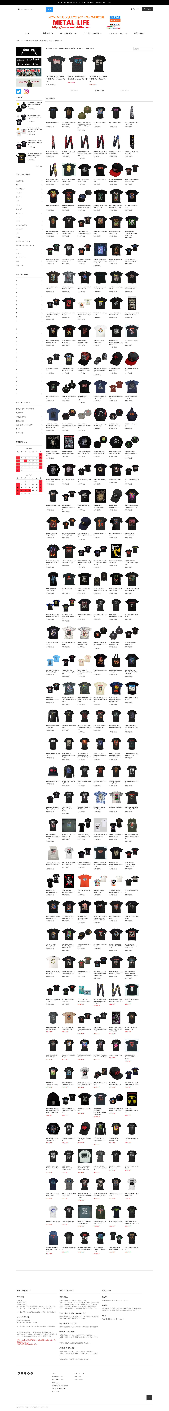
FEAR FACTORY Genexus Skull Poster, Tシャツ (53, 836)
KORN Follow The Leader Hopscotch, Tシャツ (68, 672)
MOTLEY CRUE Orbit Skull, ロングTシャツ (115, 452)
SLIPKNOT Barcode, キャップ (84, 945)
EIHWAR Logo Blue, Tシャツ (52, 123)
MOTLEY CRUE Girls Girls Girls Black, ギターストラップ (84, 153)
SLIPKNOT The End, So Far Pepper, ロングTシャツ (100, 644)
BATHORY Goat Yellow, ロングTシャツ (52, 726)
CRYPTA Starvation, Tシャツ (131, 1248)
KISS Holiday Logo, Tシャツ (100, 180)
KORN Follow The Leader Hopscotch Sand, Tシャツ (85, 672)
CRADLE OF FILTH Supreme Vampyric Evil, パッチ (53, 453)
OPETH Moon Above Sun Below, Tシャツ (69, 123)
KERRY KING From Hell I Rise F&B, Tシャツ (132, 180)
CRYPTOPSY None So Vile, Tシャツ (84, 808)
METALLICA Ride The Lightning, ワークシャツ (52, 808)
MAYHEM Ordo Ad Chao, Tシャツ (53, 506)
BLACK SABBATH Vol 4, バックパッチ (116, 561)
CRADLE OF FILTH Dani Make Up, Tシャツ (100, 835)
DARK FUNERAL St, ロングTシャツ (68, 782)
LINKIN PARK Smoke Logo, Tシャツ (115, 1167)
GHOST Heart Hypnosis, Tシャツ (53, 288)
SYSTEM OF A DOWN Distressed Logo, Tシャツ (52, 1167)
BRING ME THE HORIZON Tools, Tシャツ (53, 891)
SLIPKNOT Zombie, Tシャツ (84, 972)
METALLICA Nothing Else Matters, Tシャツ (84, 835)
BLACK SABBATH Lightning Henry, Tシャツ (132, 260)
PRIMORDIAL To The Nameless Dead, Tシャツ (132, 1222)
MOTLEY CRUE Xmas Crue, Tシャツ (68, 1000)
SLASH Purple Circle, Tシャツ (52, 643)
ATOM (57, 1391)
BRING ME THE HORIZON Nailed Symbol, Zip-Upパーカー (35, 104)
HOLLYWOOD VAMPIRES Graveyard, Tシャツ (100, 1029)
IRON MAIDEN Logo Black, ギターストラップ (53, 152)
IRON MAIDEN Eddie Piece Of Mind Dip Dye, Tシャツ (69, 699)
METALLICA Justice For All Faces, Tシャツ (53, 1028)
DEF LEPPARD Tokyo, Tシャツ (52, 397)
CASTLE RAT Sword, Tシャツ (100, 123)
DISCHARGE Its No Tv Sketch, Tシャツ (68, 260)
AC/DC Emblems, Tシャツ (84, 480)
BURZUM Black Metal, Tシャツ (68, 1139)
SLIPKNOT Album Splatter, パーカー (114, 643)
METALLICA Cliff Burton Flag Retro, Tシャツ (84, 1222)
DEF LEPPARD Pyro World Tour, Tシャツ (67, 917)
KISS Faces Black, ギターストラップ (131, 152)
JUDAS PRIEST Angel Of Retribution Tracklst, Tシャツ (35, 142)
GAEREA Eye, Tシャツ (68, 1221)
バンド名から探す (67, 33)
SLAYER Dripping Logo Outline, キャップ (115, 180)
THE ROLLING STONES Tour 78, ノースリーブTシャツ (132, 836)
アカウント (136, 9)
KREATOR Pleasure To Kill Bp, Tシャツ (84, 260)
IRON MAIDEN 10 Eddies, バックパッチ (68, 452)
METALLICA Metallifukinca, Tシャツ (115, 615)
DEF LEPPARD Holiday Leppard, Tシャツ (52, 341)
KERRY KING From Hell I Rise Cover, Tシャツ (69, 561)
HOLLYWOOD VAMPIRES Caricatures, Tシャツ (84, 1029)
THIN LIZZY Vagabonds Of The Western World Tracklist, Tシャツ (100, 973)
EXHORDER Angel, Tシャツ (131, 1139)
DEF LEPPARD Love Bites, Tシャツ (99, 808)
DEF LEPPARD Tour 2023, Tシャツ (114, 917)
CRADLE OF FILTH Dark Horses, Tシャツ (116, 835)
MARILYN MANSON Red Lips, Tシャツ (131, 1000)
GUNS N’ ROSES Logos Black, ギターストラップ (116, 1000)
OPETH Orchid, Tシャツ (115, 1055)
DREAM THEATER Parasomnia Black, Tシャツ (115, 727)
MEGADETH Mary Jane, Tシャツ (68, 1056)
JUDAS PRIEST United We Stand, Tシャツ (68, 534)
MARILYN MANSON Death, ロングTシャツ (99, 452)
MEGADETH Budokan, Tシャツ (100, 232)
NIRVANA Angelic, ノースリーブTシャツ (100, 1222)
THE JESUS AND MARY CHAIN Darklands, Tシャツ (77, 78)
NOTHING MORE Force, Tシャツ (131, 615)
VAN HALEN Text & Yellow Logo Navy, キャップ (85, 535)
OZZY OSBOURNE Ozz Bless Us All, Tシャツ (115, 206)
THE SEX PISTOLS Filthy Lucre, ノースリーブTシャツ (53, 864)
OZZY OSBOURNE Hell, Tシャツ (68, 313)
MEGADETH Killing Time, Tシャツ (100, 945)
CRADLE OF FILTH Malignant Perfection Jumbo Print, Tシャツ (115, 755)
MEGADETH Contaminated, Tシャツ (52, 698)
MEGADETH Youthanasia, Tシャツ (52, 1083)
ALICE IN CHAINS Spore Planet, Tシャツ (100, 206)
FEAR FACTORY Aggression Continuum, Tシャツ (68, 808)
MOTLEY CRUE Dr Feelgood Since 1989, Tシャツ (131, 562)
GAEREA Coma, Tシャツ (53, 1221)
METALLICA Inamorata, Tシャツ (52, 206)
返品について (56, 1382)
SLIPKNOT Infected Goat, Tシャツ (130, 643)
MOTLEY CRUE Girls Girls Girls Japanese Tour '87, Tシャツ (68, 945)
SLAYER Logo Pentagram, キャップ (115, 1083)
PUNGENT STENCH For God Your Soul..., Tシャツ (84, 1248)
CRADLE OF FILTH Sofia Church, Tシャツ (131, 754)
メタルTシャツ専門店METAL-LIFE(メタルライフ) (37, 1407)
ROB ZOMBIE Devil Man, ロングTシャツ (53, 480)
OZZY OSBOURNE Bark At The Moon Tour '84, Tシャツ (53, 314)
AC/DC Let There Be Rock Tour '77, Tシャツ (68, 1028)
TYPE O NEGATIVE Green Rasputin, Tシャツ (116, 1248)
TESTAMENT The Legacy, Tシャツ (114, 1139)
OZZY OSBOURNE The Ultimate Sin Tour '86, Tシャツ (84, 314)
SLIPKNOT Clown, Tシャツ (131, 891)
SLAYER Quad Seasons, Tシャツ (69, 643)
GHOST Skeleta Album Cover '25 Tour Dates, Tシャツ (35, 117)
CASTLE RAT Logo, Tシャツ (115, 123)
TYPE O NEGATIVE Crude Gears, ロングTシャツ (100, 1140)
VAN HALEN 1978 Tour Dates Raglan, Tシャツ (52, 615)
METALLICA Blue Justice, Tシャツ (51, 589)
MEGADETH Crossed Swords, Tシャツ (68, 232)
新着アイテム (48, 33)
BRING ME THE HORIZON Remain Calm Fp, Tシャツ (116, 342)
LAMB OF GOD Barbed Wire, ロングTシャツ (84, 452)
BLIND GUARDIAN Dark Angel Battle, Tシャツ (100, 1194)
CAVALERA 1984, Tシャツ (100, 782)
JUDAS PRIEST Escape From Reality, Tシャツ (131, 506)
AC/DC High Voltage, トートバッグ (115, 671)
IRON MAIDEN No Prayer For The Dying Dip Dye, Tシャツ (115, 699)
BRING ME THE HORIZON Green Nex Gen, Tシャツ (131, 233)
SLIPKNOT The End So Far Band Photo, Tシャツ (84, 863)
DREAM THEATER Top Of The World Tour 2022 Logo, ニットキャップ (52, 1110)
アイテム (148, 9)
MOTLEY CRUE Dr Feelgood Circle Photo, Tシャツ (69, 616)
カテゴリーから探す (91, 33)
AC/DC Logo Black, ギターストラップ (131, 123)
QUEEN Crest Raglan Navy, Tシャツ (131, 397)
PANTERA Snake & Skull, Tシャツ (114, 232)
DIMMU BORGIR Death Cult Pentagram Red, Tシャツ (85, 727)
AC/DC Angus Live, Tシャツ (68, 480)
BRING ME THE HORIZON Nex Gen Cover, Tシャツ (83, 918)
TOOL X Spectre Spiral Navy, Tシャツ (52, 1194)
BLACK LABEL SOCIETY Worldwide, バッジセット (132, 313)
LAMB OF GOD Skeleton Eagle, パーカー (69, 397)
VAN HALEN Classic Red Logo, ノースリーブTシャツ (53, 1249)
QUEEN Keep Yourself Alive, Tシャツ (68, 835)
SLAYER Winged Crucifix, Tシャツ (82, 643)
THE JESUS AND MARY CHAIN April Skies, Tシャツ (98, 79)
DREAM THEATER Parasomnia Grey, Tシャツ (100, 1167)
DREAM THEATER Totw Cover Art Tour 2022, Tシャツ (69, 1110)
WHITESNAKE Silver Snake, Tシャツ (115, 313)
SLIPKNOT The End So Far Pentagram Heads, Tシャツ (100, 864)
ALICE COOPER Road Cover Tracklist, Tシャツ (53, 260)
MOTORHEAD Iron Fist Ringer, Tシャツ (84, 288)
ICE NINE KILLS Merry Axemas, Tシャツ (68, 206)
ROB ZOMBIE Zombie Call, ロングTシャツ (52, 1139)
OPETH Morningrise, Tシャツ (69, 1248)
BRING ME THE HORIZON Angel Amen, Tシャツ (116, 864)
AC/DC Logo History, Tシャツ (132, 480)
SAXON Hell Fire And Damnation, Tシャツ (99, 726)
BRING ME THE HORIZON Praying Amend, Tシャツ (130, 864)
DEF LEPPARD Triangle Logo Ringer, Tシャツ (100, 397)
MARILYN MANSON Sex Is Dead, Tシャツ (68, 180)
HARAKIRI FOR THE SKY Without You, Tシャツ (131, 727)
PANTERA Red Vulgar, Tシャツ (131, 341)
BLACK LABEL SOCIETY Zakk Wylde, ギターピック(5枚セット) (116, 1029)
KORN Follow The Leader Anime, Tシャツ (84, 232)
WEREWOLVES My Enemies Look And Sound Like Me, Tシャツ (84, 755)
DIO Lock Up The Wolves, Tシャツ (129, 534)
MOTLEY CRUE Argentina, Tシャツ (83, 341)
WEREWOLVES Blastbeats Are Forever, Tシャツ (68, 755)
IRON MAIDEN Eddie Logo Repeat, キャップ (84, 369)
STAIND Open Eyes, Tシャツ (84, 1109)
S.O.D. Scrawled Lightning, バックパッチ (68, 891)
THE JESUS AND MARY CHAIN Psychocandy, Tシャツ (55, 79)
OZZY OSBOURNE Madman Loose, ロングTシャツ (131, 453)
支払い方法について (58, 1376)
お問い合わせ (139, 33)
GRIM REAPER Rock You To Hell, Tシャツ (68, 369)
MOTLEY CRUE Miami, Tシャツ (131, 206)
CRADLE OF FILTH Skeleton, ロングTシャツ (100, 589)
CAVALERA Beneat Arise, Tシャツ (114, 782)
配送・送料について (58, 1379)
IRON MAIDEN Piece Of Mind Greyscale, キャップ (100, 370)
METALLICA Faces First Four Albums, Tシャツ (84, 1083)
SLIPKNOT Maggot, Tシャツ (52, 369)
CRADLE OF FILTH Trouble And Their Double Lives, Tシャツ (131, 973)
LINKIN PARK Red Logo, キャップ (84, 1139)
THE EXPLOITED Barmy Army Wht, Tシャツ (68, 863)
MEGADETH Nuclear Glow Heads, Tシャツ (52, 232)
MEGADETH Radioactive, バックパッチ (131, 1110)
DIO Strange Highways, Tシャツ (116, 534)
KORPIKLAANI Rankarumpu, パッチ (99, 506)
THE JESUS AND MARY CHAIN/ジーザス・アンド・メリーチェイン (44, 40)
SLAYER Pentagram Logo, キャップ (114, 369)
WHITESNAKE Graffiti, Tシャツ (100, 313)
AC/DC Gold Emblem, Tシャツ (100, 480)
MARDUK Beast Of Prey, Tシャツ (132, 1167)
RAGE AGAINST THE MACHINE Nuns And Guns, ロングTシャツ (83, 1167)
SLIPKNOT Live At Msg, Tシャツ (115, 288)
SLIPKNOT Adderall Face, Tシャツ (99, 891)
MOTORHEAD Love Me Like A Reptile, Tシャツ (131, 808)
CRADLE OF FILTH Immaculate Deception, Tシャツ (100, 755)
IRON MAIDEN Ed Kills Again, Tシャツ (68, 288)
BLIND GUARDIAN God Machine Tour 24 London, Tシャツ (85, 1195)
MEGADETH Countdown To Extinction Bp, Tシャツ (100, 1056)
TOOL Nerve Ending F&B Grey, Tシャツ (69, 1194)
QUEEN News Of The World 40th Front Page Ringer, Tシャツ (52, 425)
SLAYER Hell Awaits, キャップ (131, 369)
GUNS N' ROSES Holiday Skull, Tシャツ (69, 341)
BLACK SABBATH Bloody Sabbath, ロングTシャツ (69, 425)
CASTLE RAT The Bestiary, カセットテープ (84, 1000)
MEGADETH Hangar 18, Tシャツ (84, 1056)
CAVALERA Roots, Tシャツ (132, 782)
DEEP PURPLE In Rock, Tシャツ (131, 698)
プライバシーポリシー (58, 1388)
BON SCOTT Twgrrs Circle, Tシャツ (83, 180)
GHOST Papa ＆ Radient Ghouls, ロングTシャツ (116, 1109)
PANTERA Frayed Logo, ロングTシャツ (100, 424)
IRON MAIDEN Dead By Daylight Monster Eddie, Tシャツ (100, 562)
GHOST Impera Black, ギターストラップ (116, 152)
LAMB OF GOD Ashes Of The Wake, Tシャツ (132, 589)
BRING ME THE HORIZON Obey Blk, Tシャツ (84, 398)
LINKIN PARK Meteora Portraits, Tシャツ (100, 288)
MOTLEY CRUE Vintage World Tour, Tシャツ (115, 972)
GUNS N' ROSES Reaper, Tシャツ (51, 945)
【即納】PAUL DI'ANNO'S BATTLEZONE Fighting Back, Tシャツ (100, 1111)
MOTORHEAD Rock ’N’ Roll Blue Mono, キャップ (84, 206)
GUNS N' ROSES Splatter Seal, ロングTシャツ (84, 425)
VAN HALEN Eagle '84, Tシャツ (84, 891)
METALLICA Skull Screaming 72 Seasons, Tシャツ (131, 1056)
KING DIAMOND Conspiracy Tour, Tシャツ (68, 507)
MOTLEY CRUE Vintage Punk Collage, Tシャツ (68, 972)
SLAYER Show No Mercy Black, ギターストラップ (100, 152)
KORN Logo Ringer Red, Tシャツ (116, 397)
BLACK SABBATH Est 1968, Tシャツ (115, 260)
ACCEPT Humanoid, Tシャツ (116, 1194)
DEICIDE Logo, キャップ (52, 781)
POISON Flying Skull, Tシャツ (116, 1222)
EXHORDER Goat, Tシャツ (100, 615)
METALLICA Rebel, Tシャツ (69, 589)
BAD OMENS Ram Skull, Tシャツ (132, 917)
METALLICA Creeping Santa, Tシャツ (131, 1028)
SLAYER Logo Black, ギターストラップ (68, 152)
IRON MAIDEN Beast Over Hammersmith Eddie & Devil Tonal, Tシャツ (35, 155)
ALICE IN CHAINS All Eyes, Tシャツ (83, 589)
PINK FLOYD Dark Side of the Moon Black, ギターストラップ (100, 1001)
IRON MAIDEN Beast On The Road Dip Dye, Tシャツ (100, 699)
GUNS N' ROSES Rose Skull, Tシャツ (115, 589)
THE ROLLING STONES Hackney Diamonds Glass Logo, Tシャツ (100, 918)
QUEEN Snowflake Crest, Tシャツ (99, 341)
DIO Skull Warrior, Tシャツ (100, 534)
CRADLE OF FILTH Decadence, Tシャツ (67, 1083)
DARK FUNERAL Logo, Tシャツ (85, 782)
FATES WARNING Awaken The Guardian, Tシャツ (100, 1249)
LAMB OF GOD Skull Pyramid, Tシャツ (130, 288)
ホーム (27, 33)
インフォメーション (117, 33)
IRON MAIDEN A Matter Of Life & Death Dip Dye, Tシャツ (84, 699)
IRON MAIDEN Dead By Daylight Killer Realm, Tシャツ (84, 562)
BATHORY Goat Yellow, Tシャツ (69, 726)
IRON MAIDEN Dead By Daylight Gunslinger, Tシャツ (53, 562)
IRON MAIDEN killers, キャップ (100, 1083)
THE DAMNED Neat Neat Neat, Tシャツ (132, 1194)
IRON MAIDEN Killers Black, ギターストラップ (53, 180)
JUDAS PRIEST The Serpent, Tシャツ (51, 534)
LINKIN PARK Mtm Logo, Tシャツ (53, 754)
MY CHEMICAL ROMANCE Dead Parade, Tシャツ (66, 1167)
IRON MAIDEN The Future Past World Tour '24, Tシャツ (131, 672)
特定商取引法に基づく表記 (60, 1385)
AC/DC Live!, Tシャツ (115, 479)
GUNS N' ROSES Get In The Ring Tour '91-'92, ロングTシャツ (100, 261)
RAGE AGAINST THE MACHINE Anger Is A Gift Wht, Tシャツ (35, 129)
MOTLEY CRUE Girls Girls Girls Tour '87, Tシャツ (115, 945)
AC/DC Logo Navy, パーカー (131, 424)
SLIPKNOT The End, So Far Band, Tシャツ (52, 671)
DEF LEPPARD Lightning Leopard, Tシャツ (53, 917)
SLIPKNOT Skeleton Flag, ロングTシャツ (114, 424)
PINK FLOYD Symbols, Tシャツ (53, 1000)
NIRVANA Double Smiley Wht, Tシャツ (53, 972)
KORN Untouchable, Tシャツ (100, 671)
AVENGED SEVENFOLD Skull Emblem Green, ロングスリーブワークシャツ (84, 125)
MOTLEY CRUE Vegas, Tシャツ (84, 615)
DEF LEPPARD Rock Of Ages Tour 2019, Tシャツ (132, 1083)
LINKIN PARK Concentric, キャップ (115, 506)
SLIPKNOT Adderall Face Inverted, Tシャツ (115, 891)
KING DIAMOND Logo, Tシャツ (84, 506)
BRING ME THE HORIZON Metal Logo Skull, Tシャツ (131, 945)
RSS (53, 1391)
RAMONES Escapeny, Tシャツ (115, 808)
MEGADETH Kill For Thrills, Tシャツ (51, 1056)
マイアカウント (79, 1373)
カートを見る (78, 1376)
